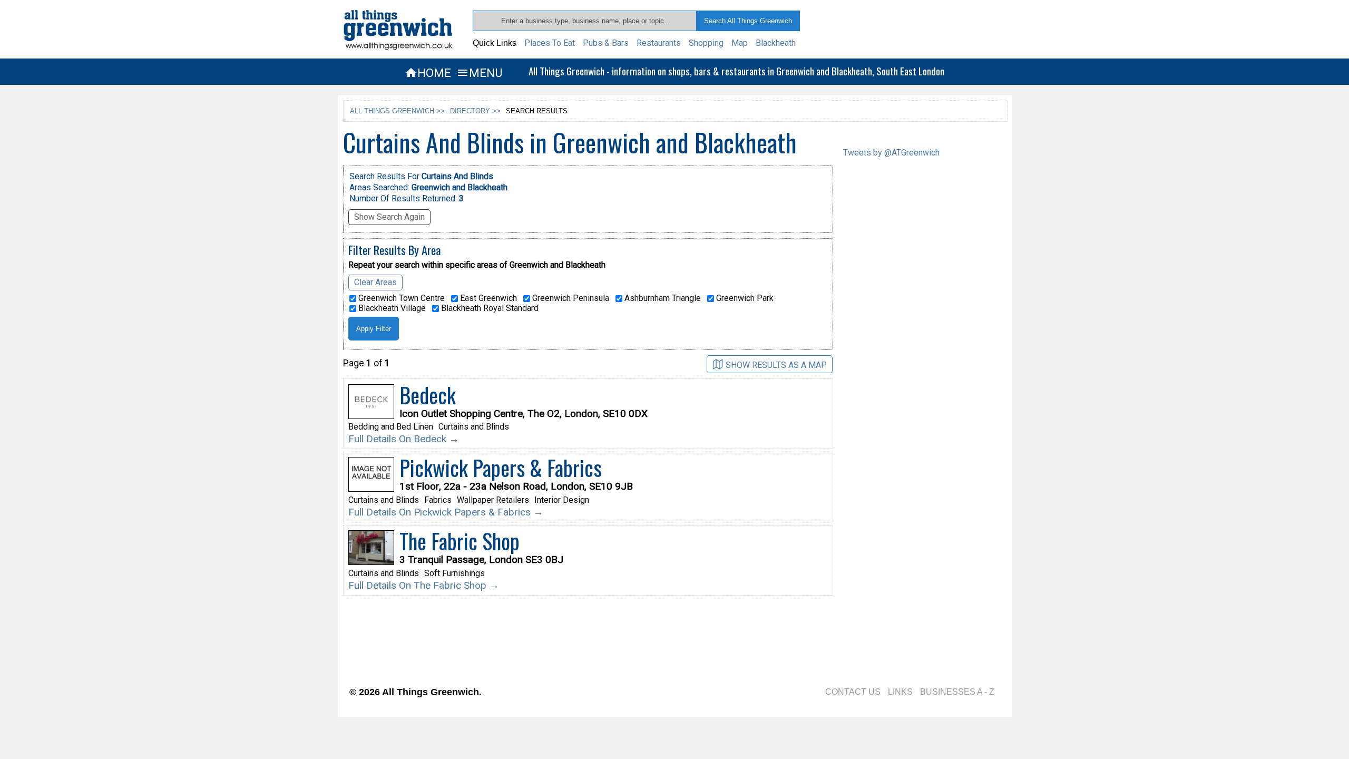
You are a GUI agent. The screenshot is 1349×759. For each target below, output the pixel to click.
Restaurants (659, 43)
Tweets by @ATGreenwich (891, 153)
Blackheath (776, 43)
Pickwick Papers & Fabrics (500, 467)
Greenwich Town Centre (400, 298)
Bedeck (427, 395)
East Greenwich (487, 298)
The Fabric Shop (459, 541)
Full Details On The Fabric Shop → (423, 585)
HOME (428, 73)
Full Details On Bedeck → (403, 439)
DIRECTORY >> (475, 111)
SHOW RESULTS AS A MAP (776, 365)
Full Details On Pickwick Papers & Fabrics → (445, 512)
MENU (479, 73)
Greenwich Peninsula (569, 298)
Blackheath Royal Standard (489, 308)
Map (739, 43)
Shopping (706, 43)
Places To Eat (549, 43)
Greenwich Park (744, 298)
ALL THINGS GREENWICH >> (397, 111)
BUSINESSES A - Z (957, 691)
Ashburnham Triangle (661, 298)
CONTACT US (853, 691)
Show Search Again (389, 217)
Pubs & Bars (606, 43)
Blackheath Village (391, 308)
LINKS (900, 691)
